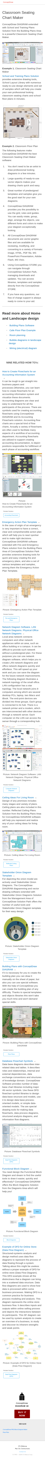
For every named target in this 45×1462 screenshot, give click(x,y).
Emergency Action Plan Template (19, 522)
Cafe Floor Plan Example (23, 330)
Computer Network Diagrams (11, 789)
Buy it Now (22, 1414)
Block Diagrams (11, 1240)
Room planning (17, 335)
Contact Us (22, 1451)
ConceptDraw (8, 2)
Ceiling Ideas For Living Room (18, 797)
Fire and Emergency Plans (11, 619)
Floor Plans (11, 1054)
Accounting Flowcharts (11, 515)
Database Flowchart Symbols (17, 1061)
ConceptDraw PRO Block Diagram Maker (15, 1429)
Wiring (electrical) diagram (23, 348)
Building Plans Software (22, 325)
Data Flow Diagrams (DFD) (11, 1161)
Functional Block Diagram (15, 1168)
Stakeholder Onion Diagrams (11, 958)
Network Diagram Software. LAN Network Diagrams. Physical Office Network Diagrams (20, 630)
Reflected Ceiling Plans (11, 864)
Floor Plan (6, 1432)
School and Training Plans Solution (20, 76)
